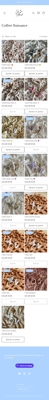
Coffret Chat (28, 255)
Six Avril (13, 395)
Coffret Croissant (7, 255)
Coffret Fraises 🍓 (7, 65)
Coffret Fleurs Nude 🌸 (9, 103)
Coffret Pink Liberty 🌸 (32, 103)
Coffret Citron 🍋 (7, 141)
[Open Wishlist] (38, 13)
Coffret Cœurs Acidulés (9, 331)
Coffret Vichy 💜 (30, 179)
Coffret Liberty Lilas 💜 (32, 141)
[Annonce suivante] (44, 2)
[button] (4, 13)
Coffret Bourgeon (30, 293)
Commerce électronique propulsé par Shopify (30, 395)
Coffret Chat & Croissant (32, 217)
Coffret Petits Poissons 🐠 (33, 65)
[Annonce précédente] (4, 2)
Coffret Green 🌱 (7, 217)
